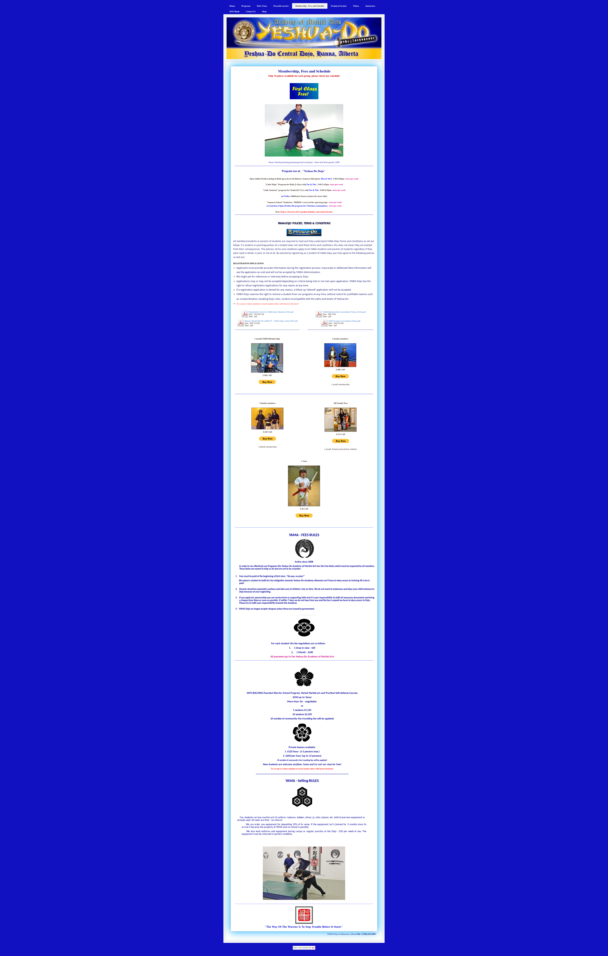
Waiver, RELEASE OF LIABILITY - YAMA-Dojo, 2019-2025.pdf (271, 321)
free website (303, 948)
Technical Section (338, 6)
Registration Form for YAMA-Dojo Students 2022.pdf (271, 312)
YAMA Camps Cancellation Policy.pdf (344, 321)
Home (232, 6)
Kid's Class (262, 6)
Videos (356, 6)
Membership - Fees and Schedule (309, 6)
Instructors (370, 6)
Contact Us (251, 11)
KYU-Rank (234, 11)
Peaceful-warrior (281, 6)
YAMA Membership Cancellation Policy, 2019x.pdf (344, 312)
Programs (245, 6)
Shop (264, 11)
